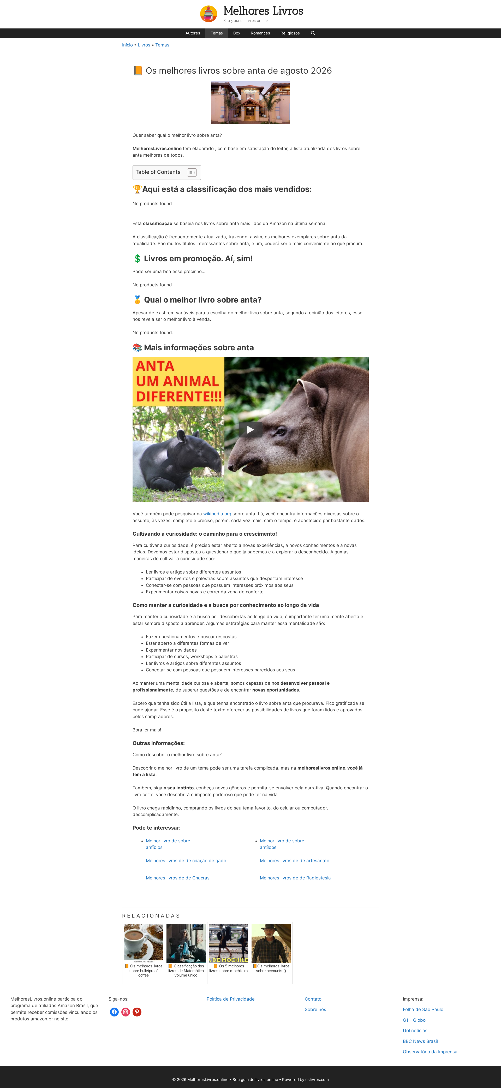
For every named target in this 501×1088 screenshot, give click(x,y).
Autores (193, 33)
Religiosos (290, 33)
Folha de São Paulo (423, 1009)
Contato (313, 999)
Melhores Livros (263, 10)
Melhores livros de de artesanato (294, 860)
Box (236, 33)
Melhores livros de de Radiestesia (295, 877)
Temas (217, 33)
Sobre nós (315, 1009)
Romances (260, 33)
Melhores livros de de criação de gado (186, 860)
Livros (144, 45)
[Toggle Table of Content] (189, 172)
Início (127, 45)
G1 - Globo (414, 1020)
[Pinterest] (137, 1011)
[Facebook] (114, 1011)
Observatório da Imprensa (430, 1051)
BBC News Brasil (420, 1041)
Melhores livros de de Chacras (178, 877)
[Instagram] (126, 1011)
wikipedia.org (217, 513)
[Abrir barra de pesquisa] (312, 33)
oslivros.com (317, 1079)
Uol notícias (415, 1030)
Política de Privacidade (231, 999)
